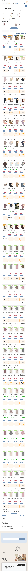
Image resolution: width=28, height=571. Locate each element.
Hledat (16, 3)
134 (4, 160)
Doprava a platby (4, 556)
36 (14, 244)
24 (8, 75)
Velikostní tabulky (4, 559)
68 (5, 181)
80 (14, 139)
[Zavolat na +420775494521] (3, 0)
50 (8, 262)
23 (8, 118)
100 (4, 304)
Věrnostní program (13, 0)
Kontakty (3, 557)
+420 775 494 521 (5, 548)
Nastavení (4, 569)
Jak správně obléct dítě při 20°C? (18, 548)
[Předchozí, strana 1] (20, 515)
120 (4, 283)
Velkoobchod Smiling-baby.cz (5, 560)
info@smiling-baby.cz (5, 547)
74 (8, 54)
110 (8, 283)
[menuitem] (3, 6)
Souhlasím (23, 564)
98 (14, 202)
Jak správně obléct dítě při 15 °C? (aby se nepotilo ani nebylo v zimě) (20, 550)
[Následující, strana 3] (23, 515)
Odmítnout (18, 564)
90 (4, 262)
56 (8, 96)
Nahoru (4, 515)
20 (20, 75)
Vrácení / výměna (4, 558)
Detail (16, 46)
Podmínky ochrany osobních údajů (6, 555)
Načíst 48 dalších (14, 513)
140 (10, 283)
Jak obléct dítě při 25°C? (17, 547)
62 (20, 96)
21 (20, 54)
